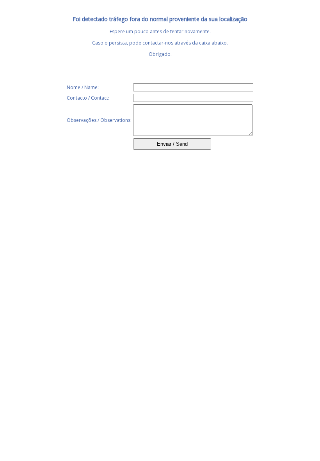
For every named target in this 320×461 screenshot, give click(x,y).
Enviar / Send (172, 144)
